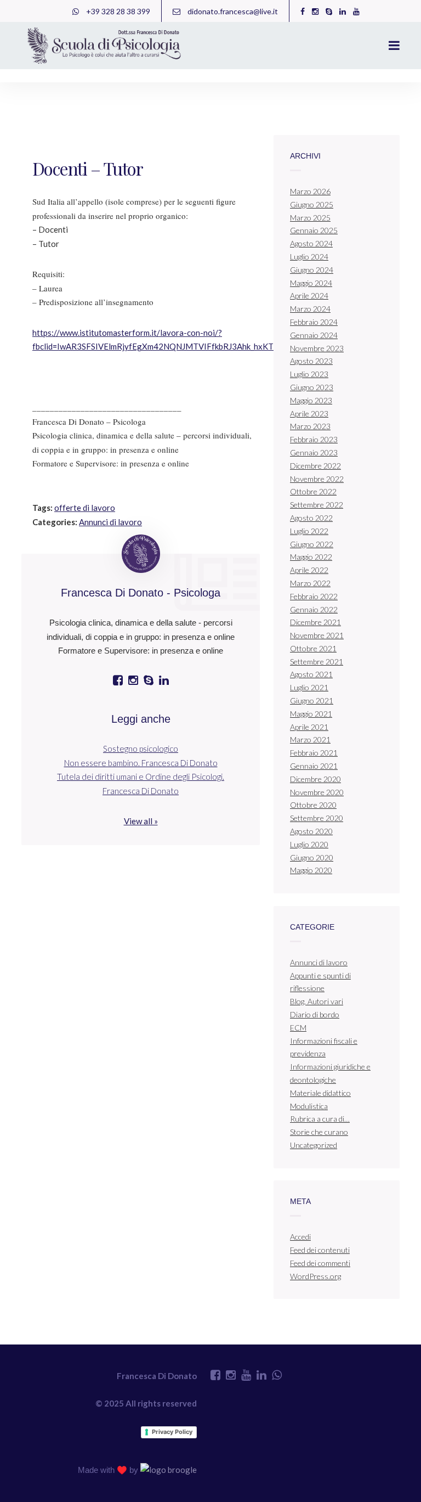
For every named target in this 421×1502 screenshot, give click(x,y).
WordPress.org (315, 1276)
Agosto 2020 (311, 831)
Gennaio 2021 (314, 765)
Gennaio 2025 (314, 230)
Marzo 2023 (310, 426)
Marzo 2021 (310, 739)
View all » (141, 821)
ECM (298, 1027)
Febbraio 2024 (314, 322)
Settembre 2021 (316, 661)
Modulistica (309, 1106)
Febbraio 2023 (314, 439)
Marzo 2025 (310, 217)
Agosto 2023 (311, 360)
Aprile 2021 (309, 727)
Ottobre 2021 (313, 648)
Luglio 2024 (309, 256)
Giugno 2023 (311, 387)
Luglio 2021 (309, 687)
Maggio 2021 (311, 713)
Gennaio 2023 (314, 452)
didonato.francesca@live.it (232, 11)
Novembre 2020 (317, 792)
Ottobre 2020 (313, 804)
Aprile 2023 (309, 413)
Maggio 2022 (311, 556)
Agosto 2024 (311, 243)
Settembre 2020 (316, 818)
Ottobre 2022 (313, 491)
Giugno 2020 (311, 857)
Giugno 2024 (311, 269)
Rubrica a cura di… (320, 1118)
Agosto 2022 (311, 517)
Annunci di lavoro (110, 522)
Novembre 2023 (317, 348)
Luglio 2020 (309, 844)
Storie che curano (319, 1132)
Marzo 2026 (310, 191)
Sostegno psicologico (140, 748)
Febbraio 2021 (314, 752)
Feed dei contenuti (320, 1250)
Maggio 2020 (311, 870)
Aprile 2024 (309, 295)
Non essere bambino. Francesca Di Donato (141, 763)
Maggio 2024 (311, 283)
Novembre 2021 (317, 635)
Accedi (300, 1236)
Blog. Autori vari (316, 1001)
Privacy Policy (172, 1432)
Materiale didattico (320, 1093)
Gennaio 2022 (314, 609)
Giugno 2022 (311, 544)
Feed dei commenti (320, 1263)
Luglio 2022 (309, 531)
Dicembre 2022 (315, 465)
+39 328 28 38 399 (117, 11)
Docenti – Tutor (87, 168)
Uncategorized (313, 1145)
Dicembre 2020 (315, 779)
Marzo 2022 (310, 583)
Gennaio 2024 (314, 335)
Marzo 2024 (310, 308)
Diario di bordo (314, 1014)
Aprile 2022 (309, 570)
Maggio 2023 (311, 400)
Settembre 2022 (316, 504)
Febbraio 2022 (314, 596)
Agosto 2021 (311, 674)
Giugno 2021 (311, 700)
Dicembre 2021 (315, 622)
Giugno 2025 (311, 204)
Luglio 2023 (309, 374)
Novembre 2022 (317, 478)
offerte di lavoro (84, 508)
